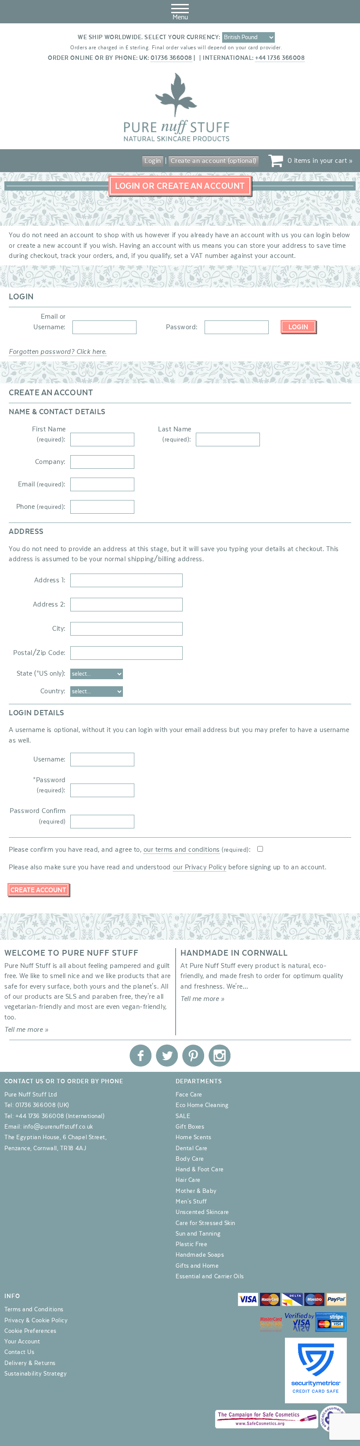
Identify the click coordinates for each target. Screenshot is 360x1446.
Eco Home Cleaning (202, 1105)
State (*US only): (41, 673)
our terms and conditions (182, 850)
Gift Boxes (190, 1126)
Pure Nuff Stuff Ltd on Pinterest (193, 1056)
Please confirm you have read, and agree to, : (130, 850)
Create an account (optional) (213, 161)
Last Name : (174, 434)
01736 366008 (171, 58)
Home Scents (194, 1137)
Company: (50, 462)
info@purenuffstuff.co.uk (58, 1126)
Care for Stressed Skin (205, 1223)
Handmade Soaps (200, 1254)
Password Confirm (38, 816)
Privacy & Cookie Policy (36, 1320)
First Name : (49, 434)
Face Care (189, 1094)
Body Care (190, 1159)
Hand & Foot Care (200, 1169)
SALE (183, 1116)
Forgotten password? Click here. (58, 352)
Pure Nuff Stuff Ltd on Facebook (140, 1056)
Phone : (41, 507)
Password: (182, 327)
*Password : (49, 785)
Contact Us (19, 1352)
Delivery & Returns (30, 1363)
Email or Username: (49, 322)
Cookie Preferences (30, 1331)
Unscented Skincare (202, 1212)
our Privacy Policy (200, 867)
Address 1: (50, 580)
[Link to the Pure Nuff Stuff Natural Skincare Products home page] (176, 139)
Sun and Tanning (198, 1233)
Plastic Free (191, 1244)
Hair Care (188, 1180)
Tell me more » (26, 1030)
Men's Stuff (191, 1201)
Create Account (38, 890)
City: (59, 629)
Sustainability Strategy (35, 1373)
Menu (180, 17)
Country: (53, 691)
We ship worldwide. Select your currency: (149, 37)
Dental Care (192, 1148)
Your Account (22, 1341)
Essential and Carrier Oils (210, 1276)
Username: (49, 759)
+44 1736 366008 (280, 58)
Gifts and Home (197, 1265)
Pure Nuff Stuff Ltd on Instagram (219, 1056)
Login (152, 161)
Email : (42, 484)
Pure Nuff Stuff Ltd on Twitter (167, 1056)
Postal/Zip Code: (39, 653)
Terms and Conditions (34, 1309)
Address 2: (49, 604)
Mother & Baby (196, 1191)
